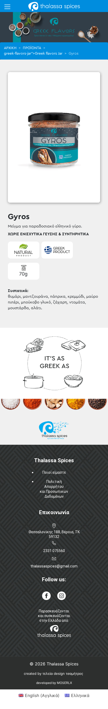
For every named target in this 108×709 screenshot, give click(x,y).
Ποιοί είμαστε (54, 472)
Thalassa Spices (62, 663)
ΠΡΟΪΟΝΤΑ (32, 48)
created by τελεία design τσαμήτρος (53, 673)
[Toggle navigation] (7, 7)
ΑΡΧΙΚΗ (10, 48)
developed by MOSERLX (54, 683)
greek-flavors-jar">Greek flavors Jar (33, 53)
